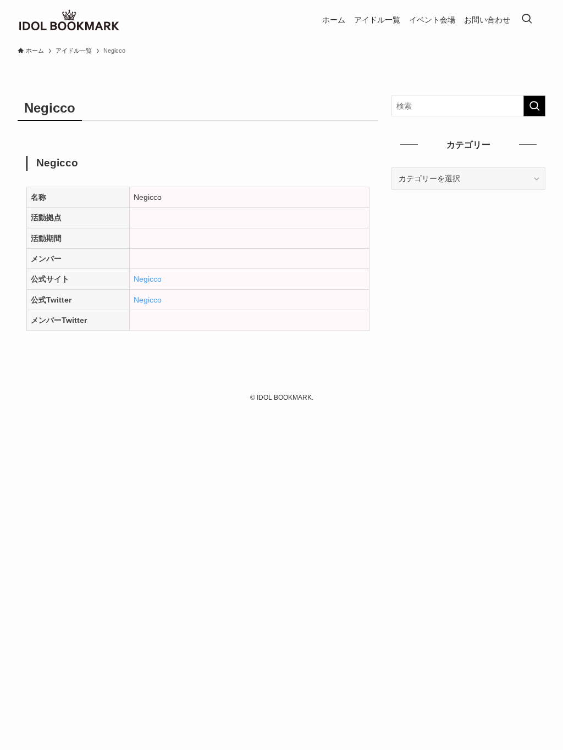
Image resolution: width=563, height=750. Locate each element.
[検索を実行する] (534, 106)
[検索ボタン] (527, 20)
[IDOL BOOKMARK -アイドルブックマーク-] (69, 20)
